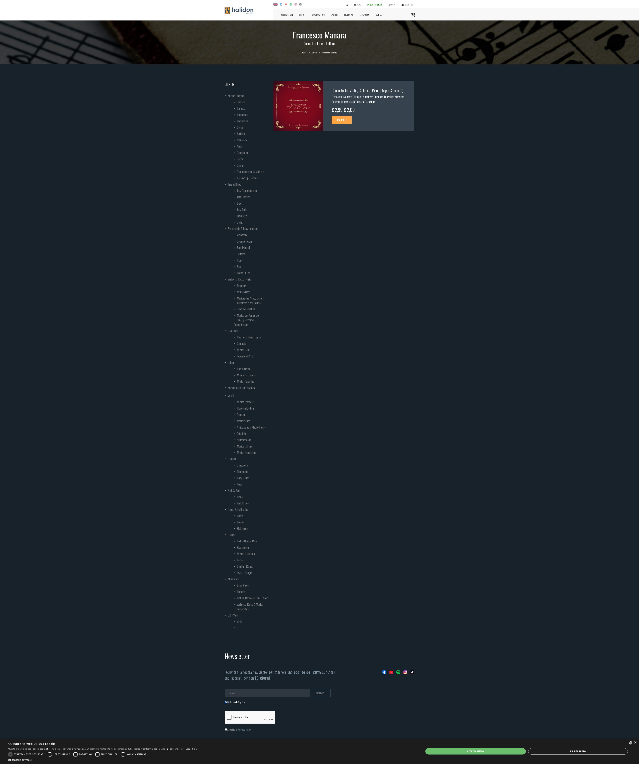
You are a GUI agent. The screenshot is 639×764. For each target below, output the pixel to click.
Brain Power (243, 585)
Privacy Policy (244, 729)
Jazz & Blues (234, 184)
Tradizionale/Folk (245, 356)
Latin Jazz (242, 216)
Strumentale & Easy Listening (243, 228)
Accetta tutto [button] (475, 751)
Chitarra (241, 254)
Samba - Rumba (245, 566)
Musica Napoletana (246, 452)
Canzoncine (242, 465)
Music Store (287, 14)
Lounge (240, 522)
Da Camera (242, 121)
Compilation (242, 153)
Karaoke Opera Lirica (247, 178)
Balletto (241, 134)
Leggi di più (191, 748)
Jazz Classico (243, 197)
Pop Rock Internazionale (249, 337)
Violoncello (242, 235)
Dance (240, 516)
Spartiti (334, 14)
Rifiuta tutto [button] (578, 751)
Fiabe (239, 484)
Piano (240, 260)
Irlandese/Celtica (245, 408)
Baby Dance (243, 478)
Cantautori (242, 343)
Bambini (232, 459)
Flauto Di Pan (243, 273)
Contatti (380, 14)
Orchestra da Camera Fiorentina (358, 102)
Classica (241, 102)
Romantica (242, 115)
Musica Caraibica (245, 381)
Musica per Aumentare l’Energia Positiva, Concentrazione (246, 320)
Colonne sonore (244, 241)
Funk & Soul (234, 490)
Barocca (241, 108)
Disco (240, 497)
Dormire (241, 592)
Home (304, 52)
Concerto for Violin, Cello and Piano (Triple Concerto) (367, 90)
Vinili (239, 621)
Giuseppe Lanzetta (383, 97)
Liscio (240, 560)
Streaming (364, 14)
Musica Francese (245, 402)
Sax (239, 266)
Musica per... (234, 579)
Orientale (241, 433)
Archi (239, 146)
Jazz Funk (242, 209)
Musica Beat (243, 350)
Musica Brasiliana (246, 375)
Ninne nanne (243, 471)
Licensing (348, 14)
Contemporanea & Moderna (250, 171)
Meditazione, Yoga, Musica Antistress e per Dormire (250, 300)
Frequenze (242, 285)
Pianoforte (242, 140)
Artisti (302, 14)
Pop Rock (233, 331)
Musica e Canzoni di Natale (241, 388)
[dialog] (319, 751)
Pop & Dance (243, 369)
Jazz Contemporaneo (247, 190)
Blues (240, 203)
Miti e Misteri (243, 292)
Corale (240, 127)
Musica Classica (236, 96)
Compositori (318, 14)
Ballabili (231, 535)
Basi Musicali (243, 247)
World (231, 395)
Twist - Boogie (244, 573)
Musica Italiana (244, 446)
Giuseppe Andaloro (362, 97)
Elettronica (242, 528)
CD (238, 628)
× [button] (635, 742)
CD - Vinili (233, 615)
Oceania (241, 414)
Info (343, 120)
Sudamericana (244, 440)
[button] (102, 760)
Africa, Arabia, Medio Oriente (251, 427)
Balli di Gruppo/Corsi (247, 541)
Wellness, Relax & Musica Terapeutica (250, 606)
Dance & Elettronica (238, 509)
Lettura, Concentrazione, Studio (252, 598)
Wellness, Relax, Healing (240, 279)
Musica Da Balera (246, 554)
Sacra (240, 165)
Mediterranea (243, 421)
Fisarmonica (243, 547)
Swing (240, 222)
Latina (231, 362)
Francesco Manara (341, 97)
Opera (240, 159)
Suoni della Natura (246, 309)
